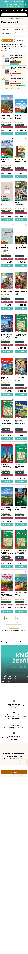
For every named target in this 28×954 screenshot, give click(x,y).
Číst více (3, 50)
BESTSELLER (17, 62)
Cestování (11, 18)
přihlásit (14, 772)
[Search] (24, 15)
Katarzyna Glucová (5, 337)
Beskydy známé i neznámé (17, 78)
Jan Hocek (12, 58)
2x (10, 208)
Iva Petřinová (17, 380)
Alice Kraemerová (5, 251)
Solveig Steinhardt (5, 294)
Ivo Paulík (17, 424)
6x (23, 122)
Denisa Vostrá (4, 250)
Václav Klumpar (4, 380)
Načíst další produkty (13, 88)
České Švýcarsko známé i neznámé (17, 67)
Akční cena (12, 75)
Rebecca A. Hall (18, 595)
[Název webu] (4, 10)
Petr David (19, 70)
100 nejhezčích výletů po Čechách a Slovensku (17, 56)
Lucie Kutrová (17, 205)
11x (24, 208)
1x (10, 254)
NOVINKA (4, 331)
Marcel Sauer (17, 510)
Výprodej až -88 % (14, 63)
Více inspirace (13, 690)
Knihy (6, 18)
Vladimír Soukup (13, 70)
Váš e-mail (4, 764)
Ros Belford (17, 294)
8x (10, 122)
